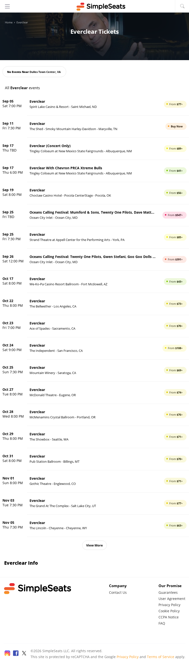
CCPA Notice (168, 617)
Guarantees (168, 592)
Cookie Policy (169, 611)
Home (9, 22)
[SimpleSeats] (94, 6)
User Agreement (171, 598)
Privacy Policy (169, 604)
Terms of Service (160, 656)
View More (94, 545)
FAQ (161, 623)
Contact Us (118, 592)
